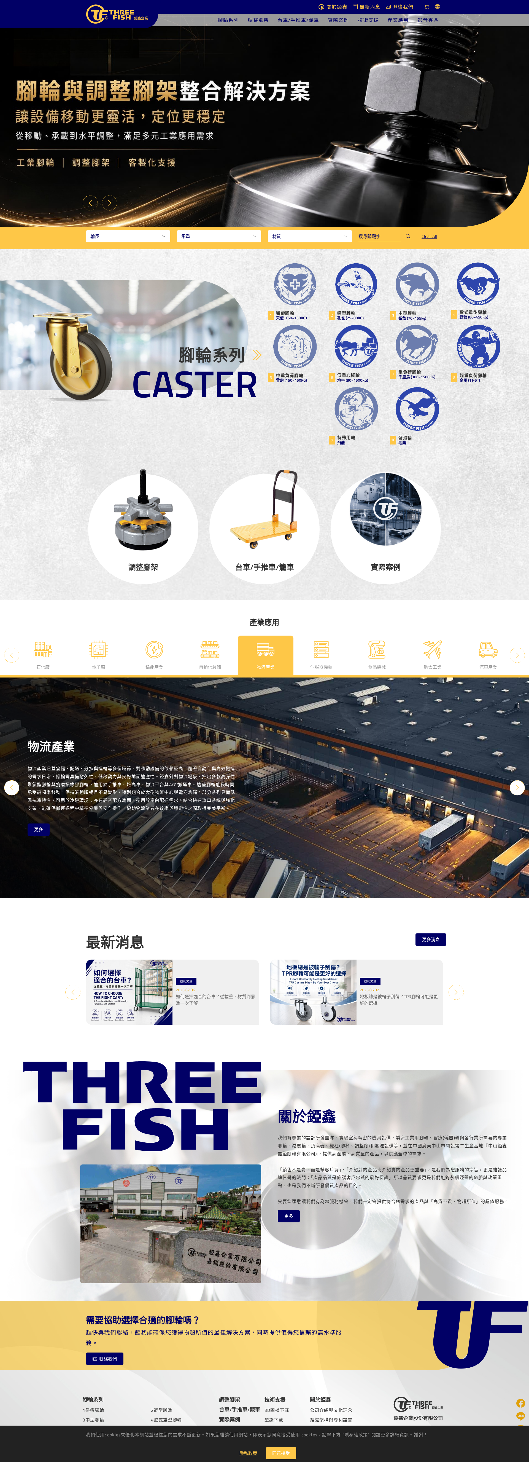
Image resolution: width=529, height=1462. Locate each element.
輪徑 (94, 236)
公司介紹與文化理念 (331, 1410)
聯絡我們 (108, 1359)
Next (109, 202)
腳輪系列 (228, 20)
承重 (185, 236)
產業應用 (398, 20)
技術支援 (368, 20)
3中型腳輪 (93, 1420)
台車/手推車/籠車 (298, 20)
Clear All (429, 236)
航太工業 (377, 667)
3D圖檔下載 (276, 1410)
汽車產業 (432, 667)
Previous (90, 202)
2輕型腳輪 (162, 1410)
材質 (276, 236)
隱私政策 (248, 1453)
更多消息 (431, 939)
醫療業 (488, 667)
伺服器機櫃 (266, 667)
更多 (38, 833)
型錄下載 (273, 1420)
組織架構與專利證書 (331, 1420)
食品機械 (321, 667)
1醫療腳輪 (93, 1410)
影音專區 (428, 20)
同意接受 (281, 1453)
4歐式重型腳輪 (166, 1420)
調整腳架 (258, 20)
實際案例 (338, 20)
